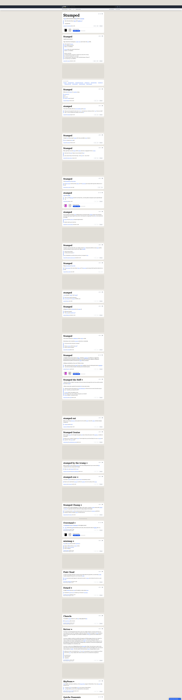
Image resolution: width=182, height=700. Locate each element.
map (65, 543)
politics (72, 649)
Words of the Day (64, 9)
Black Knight (68, 183)
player (76, 545)
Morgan (65, 219)
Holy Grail (83, 183)
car (95, 111)
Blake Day (68, 315)
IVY (83, 651)
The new (65, 578)
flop (86, 618)
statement (75, 525)
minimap (64, 550)
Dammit (65, 98)
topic (71, 525)
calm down (86, 592)
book (70, 687)
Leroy (66, 527)
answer (70, 92)
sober (100, 574)
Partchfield (68, 349)
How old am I (66, 94)
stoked (71, 295)
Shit (67, 469)
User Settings (118, 9)
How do (68, 547)
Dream (88, 649)
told (72, 527)
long (74, 590)
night (76, 346)
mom (66, 621)
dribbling (72, 312)
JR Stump (70, 514)
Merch (101, 61)
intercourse (73, 420)
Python (77, 183)
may (88, 633)
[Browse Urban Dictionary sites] (65, 7)
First (79, 41)
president (77, 465)
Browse (70, 9)
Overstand (64, 529)
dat (70, 197)
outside (93, 507)
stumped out (100, 82)
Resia (67, 201)
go (81, 21)
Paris (78, 687)
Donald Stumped (82, 84)
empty (82, 338)
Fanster (70, 397)
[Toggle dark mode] (119, 7)
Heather (79, 21)
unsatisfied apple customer (73, 442)
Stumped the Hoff (68, 84)
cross (65, 295)
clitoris (79, 150)
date (75, 21)
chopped (100, 365)
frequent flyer (82, 684)
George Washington (81, 388)
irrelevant (93, 511)
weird (72, 439)
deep (78, 358)
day (83, 153)
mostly (68, 543)
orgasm (71, 44)
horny (84, 247)
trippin (75, 138)
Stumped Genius (94, 82)
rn (73, 252)
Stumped (64, 25)
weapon (69, 618)
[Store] (117, 7)
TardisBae (67, 623)
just (68, 98)
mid (88, 41)
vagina (93, 420)
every (73, 181)
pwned (69, 383)
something (79, 108)
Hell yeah (68, 298)
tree (75, 214)
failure (84, 641)
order (80, 479)
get (67, 92)
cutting (91, 214)
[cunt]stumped (75, 84)
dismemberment (68, 181)
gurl (72, 197)
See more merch (82, 30)
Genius (70, 435)
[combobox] (92, 7)
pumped (75, 295)
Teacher (65, 49)
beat (67, 309)
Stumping (83, 249)
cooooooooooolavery (70, 224)
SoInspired (68, 142)
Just (65, 688)
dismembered (68, 265)
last (72, 140)
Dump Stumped (89, 84)
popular (79, 309)
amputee (82, 18)
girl (66, 140)
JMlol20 (68, 100)
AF (83, 112)
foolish (69, 195)
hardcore (86, 358)
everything (77, 543)
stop (67, 312)
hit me (68, 621)
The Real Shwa (69, 25)
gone (85, 639)
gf (65, 255)
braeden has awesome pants (71, 257)
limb (75, 181)
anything (72, 309)
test (73, 511)
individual (68, 590)
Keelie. (68, 301)
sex (76, 18)
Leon (65, 298)
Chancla (64, 623)
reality (83, 576)
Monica (65, 45)
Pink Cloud (64, 581)
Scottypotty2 (70, 484)
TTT (80, 651)
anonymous (68, 594)
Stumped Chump (71, 82)
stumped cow (87, 82)
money (87, 578)
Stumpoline (68, 114)
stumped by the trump (79, 82)
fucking (73, 298)
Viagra (74, 150)
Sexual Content (78, 9)
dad (71, 153)
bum (74, 312)
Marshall (83, 646)
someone (76, 341)
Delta (64, 684)
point (98, 247)
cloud (65, 579)
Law (70, 652)
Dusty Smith (68, 187)
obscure (65, 508)
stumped (64, 114)
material (100, 507)
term (65, 18)
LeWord (68, 550)
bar (81, 435)
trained (69, 479)
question (75, 92)
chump (77, 512)
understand (67, 525)
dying (81, 365)
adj (67, 138)
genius (78, 438)
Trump (77, 469)
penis (87, 420)
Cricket (77, 41)
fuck (76, 108)
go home (68, 346)
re (98, 574)
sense (87, 590)
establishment (75, 338)
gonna (71, 219)
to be (64, 195)
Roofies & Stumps (69, 158)
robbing (95, 527)
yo (67, 197)
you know (72, 547)
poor (99, 684)
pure (80, 360)
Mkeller (69, 426)
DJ (80, 111)
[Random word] (115, 6)
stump (94, 150)
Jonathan (83, 481)
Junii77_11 (68, 369)
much (85, 108)
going (70, 592)
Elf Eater (68, 529)
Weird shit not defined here (75, 471)
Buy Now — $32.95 (76, 30)
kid (63, 383)
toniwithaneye (69, 581)
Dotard (64, 594)
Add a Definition (111, 9)
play (69, 465)
